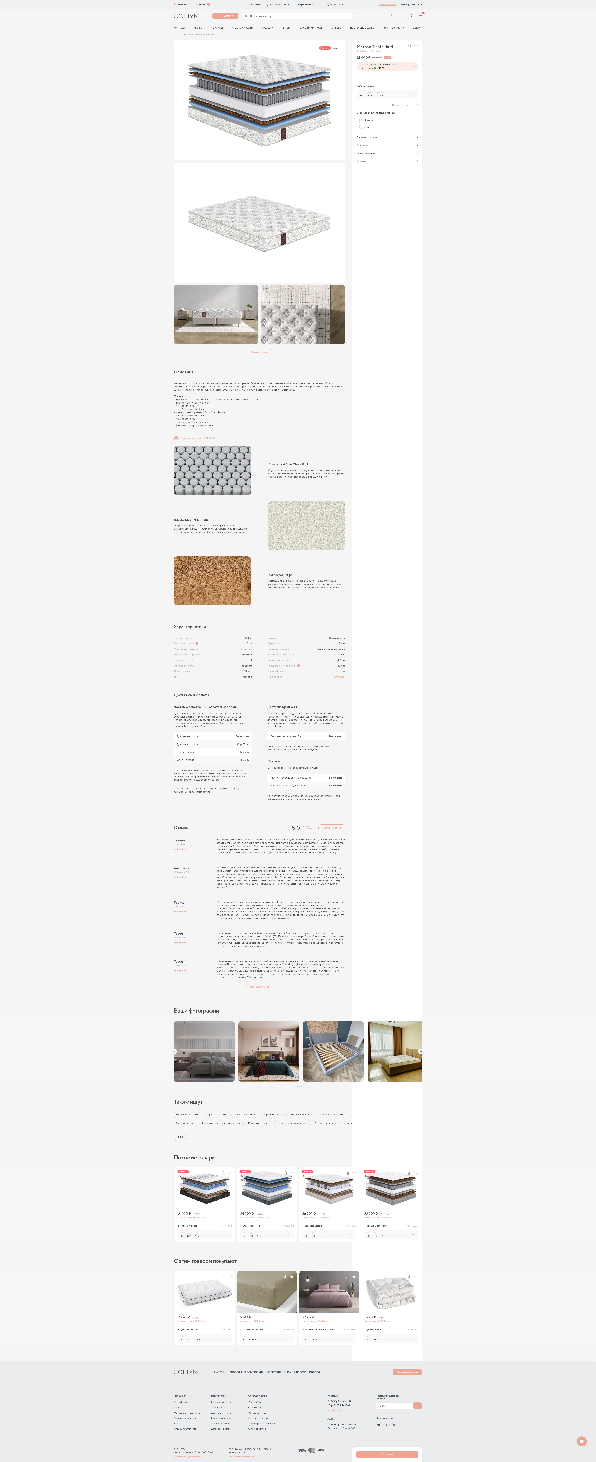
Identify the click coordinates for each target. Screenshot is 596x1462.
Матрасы (220, 1372)
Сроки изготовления (185, 1418)
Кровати (199, 28)
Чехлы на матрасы (310, 28)
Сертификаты (181, 1402)
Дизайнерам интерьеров (261, 1423)
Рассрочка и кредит (221, 1402)
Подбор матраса (333, 4)
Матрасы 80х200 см (187, 1114)
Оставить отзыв (331, 827)
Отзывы (361, 160)
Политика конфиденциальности (187, 1456)
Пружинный (338, 676)
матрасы (179, 28)
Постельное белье (362, 28)
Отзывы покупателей (185, 1428)
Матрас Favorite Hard (375, 1226)
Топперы (336, 28)
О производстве (257, 1428)
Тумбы (286, 28)
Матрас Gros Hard (187, 1226)
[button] (174, 1051)
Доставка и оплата (278, 4)
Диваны (218, 28)
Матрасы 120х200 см (244, 1114)
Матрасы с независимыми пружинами (221, 1123)
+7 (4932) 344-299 (338, 1405)
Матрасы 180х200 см (332, 1114)
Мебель (246, 1372)
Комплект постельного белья (318, 1329)
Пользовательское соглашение (241, 1456)
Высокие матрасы (324, 1123)
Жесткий (246, 648)
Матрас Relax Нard (312, 1226)
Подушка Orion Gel (188, 1329)
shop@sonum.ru (336, 1410)
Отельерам (254, 1407)
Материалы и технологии (187, 1412)
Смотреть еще (260, 351)
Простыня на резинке (251, 1329)
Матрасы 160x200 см (302, 1114)
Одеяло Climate (372, 1329)
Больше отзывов (259, 986)
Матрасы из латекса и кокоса (292, 1123)
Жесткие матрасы (185, 1123)
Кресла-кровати (242, 28)
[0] (420, 16)
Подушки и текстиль (267, 1372)
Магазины (200, 4)
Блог (176, 1423)
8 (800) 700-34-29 (411, 4)
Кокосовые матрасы (258, 1123)
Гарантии (179, 1407)
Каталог (228, 16)
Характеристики (366, 153)
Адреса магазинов (407, 1371)
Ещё (180, 1136)
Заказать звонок (387, 4)
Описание (362, 145)
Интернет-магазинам (259, 1412)
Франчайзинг (255, 1402)
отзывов (375, 51)
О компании (253, 4)
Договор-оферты (220, 1428)
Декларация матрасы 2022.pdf (197, 438)
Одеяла (417, 28)
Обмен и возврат (220, 1407)
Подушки (267, 28)
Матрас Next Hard (250, 1226)
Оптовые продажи (258, 1418)
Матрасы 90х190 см (215, 1114)
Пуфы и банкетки (393, 28)
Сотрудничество (306, 4)
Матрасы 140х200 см (273, 1114)
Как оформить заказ (222, 1418)
